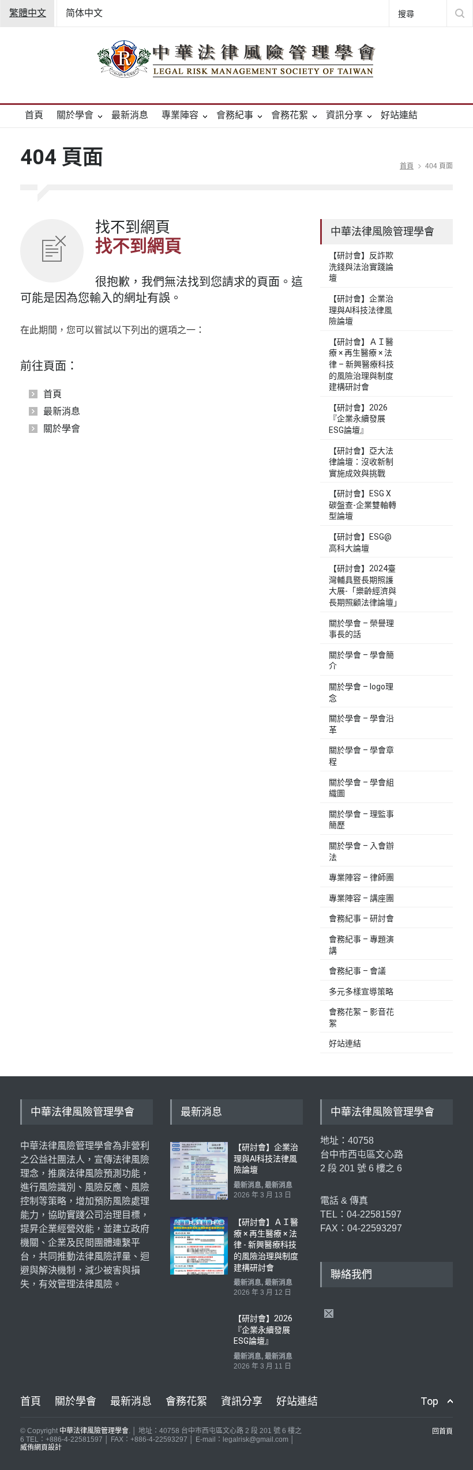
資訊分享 (344, 115)
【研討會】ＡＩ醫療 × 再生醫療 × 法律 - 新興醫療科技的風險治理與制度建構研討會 (266, 1245)
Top (429, 1401)
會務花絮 (289, 115)
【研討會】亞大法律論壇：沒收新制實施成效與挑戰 (361, 462)
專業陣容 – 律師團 (361, 877)
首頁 (34, 115)
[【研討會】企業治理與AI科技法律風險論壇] (199, 1171)
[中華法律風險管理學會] (236, 59)
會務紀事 (234, 115)
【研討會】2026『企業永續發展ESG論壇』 (358, 419)
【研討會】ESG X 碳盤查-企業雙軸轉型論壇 (362, 505)
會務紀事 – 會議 (357, 970)
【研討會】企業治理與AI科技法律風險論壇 (361, 310)
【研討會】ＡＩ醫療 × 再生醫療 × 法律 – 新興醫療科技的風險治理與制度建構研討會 (361, 364)
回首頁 (442, 1431)
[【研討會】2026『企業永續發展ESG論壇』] (199, 1342)
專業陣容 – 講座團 (361, 898)
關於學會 (75, 115)
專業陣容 (180, 115)
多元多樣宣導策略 (361, 991)
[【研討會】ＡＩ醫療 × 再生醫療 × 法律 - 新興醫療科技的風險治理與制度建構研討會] (199, 1246)
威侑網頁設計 (41, 1447)
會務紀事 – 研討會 (361, 918)
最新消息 (129, 115)
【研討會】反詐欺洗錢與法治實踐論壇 (361, 266)
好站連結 (399, 115)
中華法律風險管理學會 (94, 1431)
